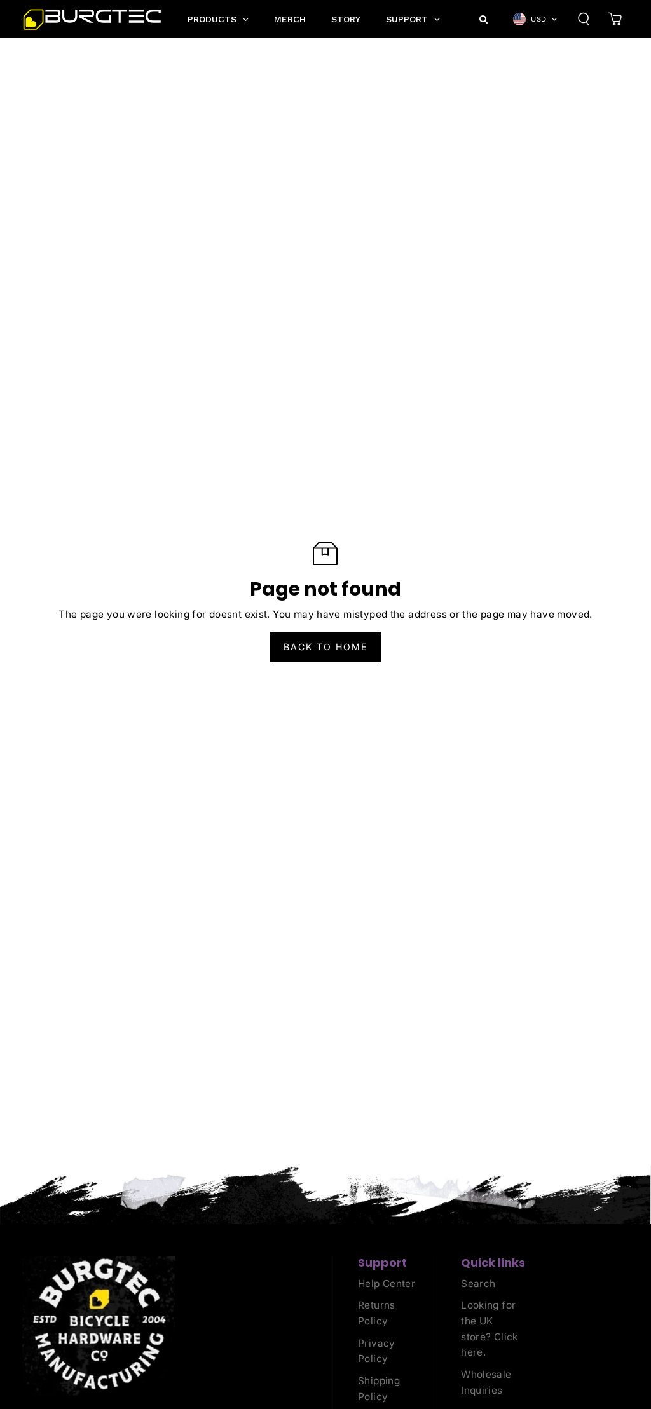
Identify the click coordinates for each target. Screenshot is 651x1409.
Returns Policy (376, 1313)
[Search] (584, 19)
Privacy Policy (376, 1351)
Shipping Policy (379, 1389)
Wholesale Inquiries (486, 1382)
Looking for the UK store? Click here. (489, 1328)
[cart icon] (615, 19)
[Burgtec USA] (92, 19)
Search (478, 1283)
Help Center (386, 1283)
